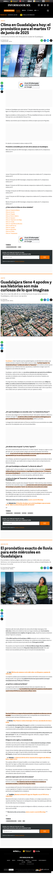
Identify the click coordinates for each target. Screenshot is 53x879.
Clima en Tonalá (10, 222)
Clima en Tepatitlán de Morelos (14, 223)
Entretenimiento (42, 860)
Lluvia (19, 821)
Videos (31, 10)
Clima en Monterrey (11, 225)
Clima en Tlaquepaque (11, 233)
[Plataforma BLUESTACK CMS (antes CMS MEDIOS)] (11, 869)
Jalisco (18, 10)
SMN (24, 821)
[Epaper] (36, 0)
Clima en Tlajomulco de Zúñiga (14, 220)
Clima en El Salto (10, 231)
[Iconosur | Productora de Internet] (6, 869)
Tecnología (34, 860)
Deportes (27, 860)
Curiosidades (17, 513)
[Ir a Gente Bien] (21, 0)
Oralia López (4, 299)
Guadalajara (9, 513)
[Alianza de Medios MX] (38, 869)
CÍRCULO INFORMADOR (28, 14)
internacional (20, 860)
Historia (24, 513)
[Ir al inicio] (19, 5)
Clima (19, 247)
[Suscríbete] (45, 0)
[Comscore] (45, 869)
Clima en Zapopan (10, 218)
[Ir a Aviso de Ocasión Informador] (6, 0)
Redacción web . (5, 40)
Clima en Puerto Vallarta (12, 216)
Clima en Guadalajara (11, 247)
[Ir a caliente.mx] (30, 0)
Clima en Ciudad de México (13, 210)
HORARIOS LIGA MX (12, 14)
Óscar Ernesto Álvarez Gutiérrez (8, 567)
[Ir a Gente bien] (36, 850)
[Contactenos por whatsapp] (47, 5)
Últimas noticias (9, 10)
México (24, 10)
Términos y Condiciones (19, 261)
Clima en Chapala (10, 214)
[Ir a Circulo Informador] (13, 0)
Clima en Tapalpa (10, 227)
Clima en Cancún (10, 212)
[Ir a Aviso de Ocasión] (17, 850)
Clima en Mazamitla (11, 229)
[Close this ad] (52, 872)
